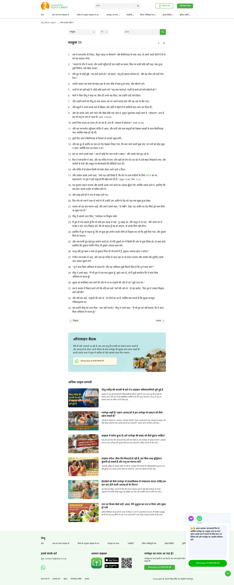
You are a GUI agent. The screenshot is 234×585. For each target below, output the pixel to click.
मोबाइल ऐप (166, 6)
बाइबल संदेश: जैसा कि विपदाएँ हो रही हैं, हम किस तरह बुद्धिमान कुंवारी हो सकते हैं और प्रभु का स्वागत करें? (132, 460)
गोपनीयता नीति (76, 579)
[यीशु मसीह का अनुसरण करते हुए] (60, 6)
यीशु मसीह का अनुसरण (48, 23)
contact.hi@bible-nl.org (55, 559)
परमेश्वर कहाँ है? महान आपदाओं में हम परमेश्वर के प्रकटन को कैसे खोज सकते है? (132, 414)
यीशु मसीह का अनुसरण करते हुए (181, 579)
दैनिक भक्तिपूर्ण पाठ (147, 15)
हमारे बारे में (45, 579)
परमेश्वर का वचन (112, 15)
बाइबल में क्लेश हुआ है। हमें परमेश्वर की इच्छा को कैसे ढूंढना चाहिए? (133, 435)
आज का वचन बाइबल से (60, 15)
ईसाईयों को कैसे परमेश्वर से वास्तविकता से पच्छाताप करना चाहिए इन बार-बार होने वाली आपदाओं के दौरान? (134, 483)
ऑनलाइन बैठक (185, 6)
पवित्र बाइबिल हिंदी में (66, 23)
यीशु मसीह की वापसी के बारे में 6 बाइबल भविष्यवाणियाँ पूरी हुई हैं (132, 390)
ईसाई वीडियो (167, 15)
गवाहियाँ (129, 15)
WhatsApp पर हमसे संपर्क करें (159, 567)
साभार (87, 579)
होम (42, 15)
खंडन (65, 579)
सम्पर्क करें (56, 579)
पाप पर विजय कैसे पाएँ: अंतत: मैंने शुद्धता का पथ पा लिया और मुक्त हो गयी (134, 506)
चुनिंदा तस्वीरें (184, 15)
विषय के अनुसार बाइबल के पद (87, 15)
